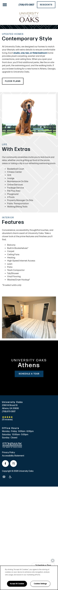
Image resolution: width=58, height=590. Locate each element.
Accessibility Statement (13, 455)
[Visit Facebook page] (5, 463)
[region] (29, 578)
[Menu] (5, 4)
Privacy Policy (8, 452)
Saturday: (6, 434)
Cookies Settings (40, 584)
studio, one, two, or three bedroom (30, 53)
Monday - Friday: (9, 431)
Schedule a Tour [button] (29, 374)
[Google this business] (13, 463)
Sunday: (6, 437)
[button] (46, 4)
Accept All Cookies (17, 584)
